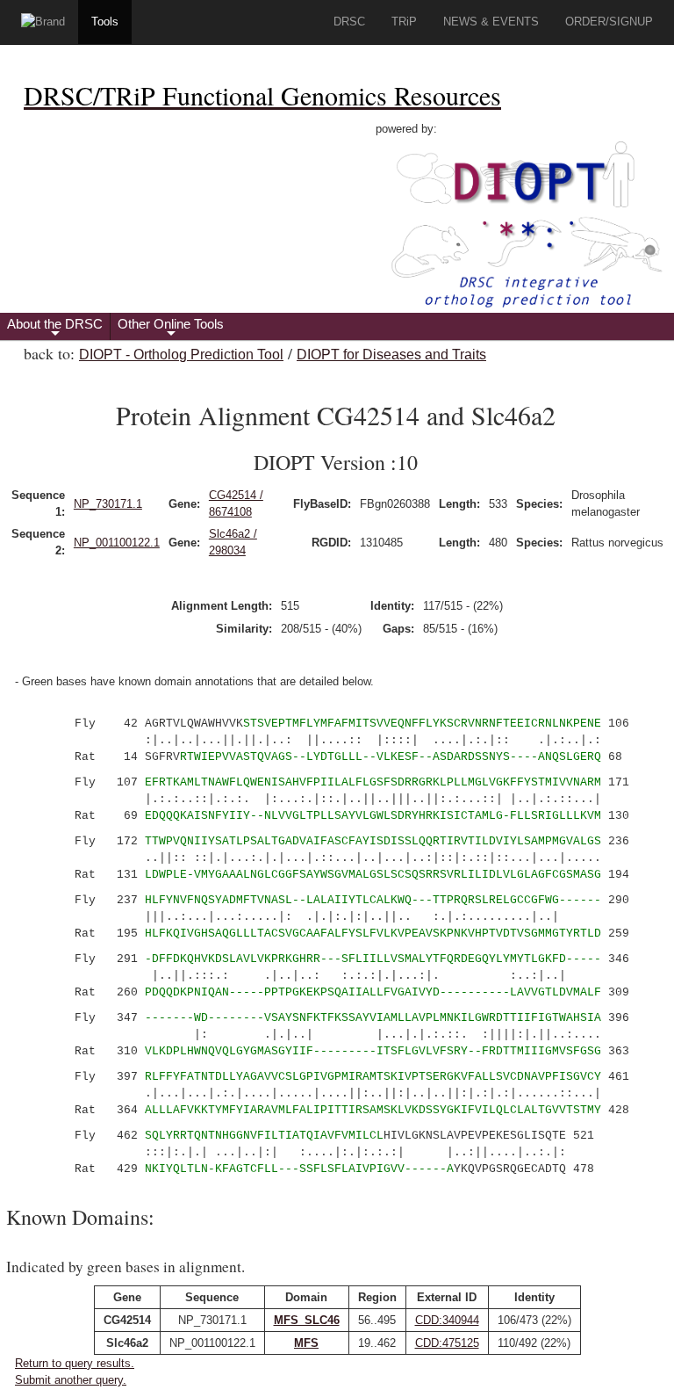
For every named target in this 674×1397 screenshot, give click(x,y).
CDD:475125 (447, 1343)
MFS (306, 1343)
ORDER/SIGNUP (609, 21)
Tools (104, 21)
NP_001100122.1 (117, 542)
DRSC (349, 21)
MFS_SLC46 (307, 1320)
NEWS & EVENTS (491, 21)
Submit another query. (70, 1379)
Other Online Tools (171, 328)
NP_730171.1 (108, 503)
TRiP (404, 21)
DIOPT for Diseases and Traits (391, 354)
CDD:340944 (447, 1320)
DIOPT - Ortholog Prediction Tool (181, 354)
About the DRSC (55, 328)
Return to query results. (74, 1363)
